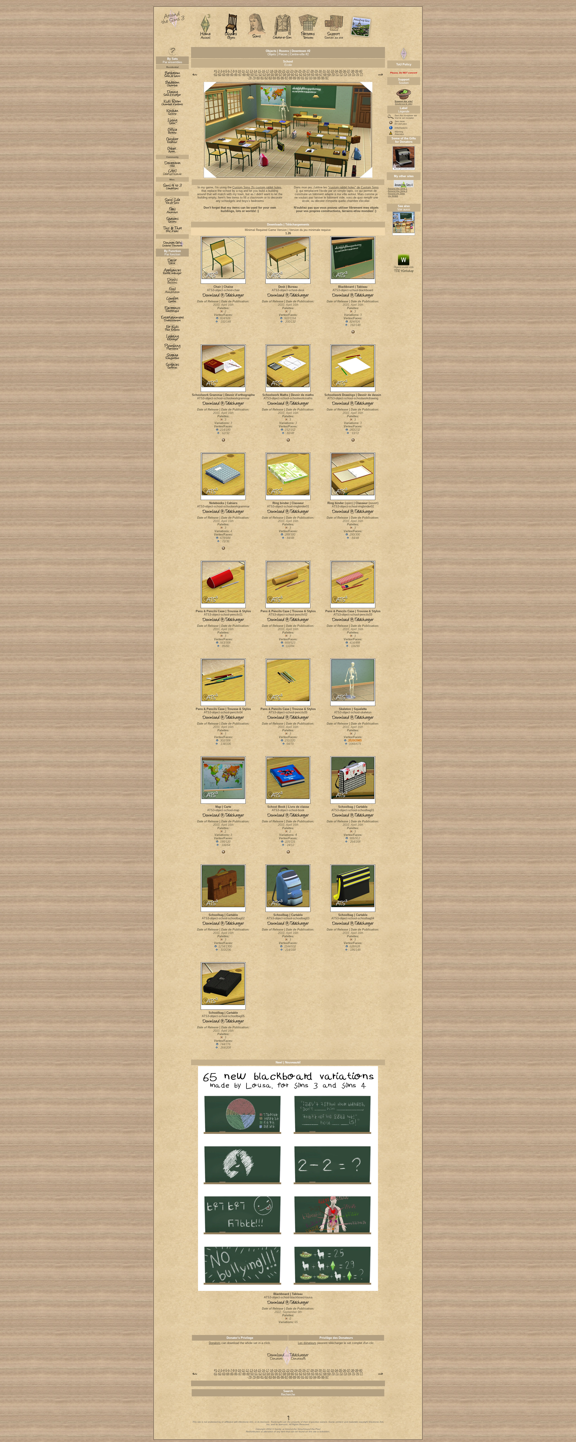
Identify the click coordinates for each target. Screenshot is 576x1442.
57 (280, 74)
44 (227, 74)
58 (284, 74)
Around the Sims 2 (397, 191)
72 (341, 74)
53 (264, 74)
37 (348, 71)
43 (223, 74)
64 (308, 74)
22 (287, 71)
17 (267, 71)
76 (357, 74)
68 (324, 74)
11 (243, 71)
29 (316, 71)
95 (318, 78)
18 (271, 71)
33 (332, 71)
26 (304, 71)
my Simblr (393, 196)
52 (260, 74)
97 (326, 78)
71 (337, 74)
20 (279, 71)
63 (304, 74)
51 (256, 74)
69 (329, 74)
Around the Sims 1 (397, 188)
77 (361, 74)
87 (286, 78)
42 (219, 74)
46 (235, 74)
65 (312, 74)
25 (300, 71)
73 (345, 74)
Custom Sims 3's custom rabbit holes (256, 187)
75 (353, 74)
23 (291, 71)
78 (250, 78)
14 (255, 71)
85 (278, 78)
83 (270, 78)
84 (274, 78)
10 (239, 71)
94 (314, 78)
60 (292, 74)
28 (312, 71)
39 (356, 71)
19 (275, 71)
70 (333, 74)
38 (352, 71)
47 (239, 74)
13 (251, 71)
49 (248, 74)
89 (294, 78)
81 (262, 78)
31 (324, 71)
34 (336, 71)
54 (268, 74)
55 (272, 74)
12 (247, 71)
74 (349, 74)
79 (254, 78)
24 (295, 71)
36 (344, 71)
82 (266, 78)
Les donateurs (307, 1343)
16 (263, 71)
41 (215, 74)
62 (300, 74)
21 (283, 71)
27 (308, 71)
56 (276, 74)
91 (302, 78)
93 (310, 78)
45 (231, 74)
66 (316, 74)
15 (259, 71)
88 (290, 78)
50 (252, 74)
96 (322, 78)
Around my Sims (396, 193)
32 (328, 71)
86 (282, 78)
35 (340, 71)
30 (320, 71)
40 (360, 71)
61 (296, 74)
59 (288, 74)
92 (306, 78)
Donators (214, 1343)
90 (298, 78)
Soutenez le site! (404, 102)
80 (258, 78)
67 (320, 74)
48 (243, 74)
